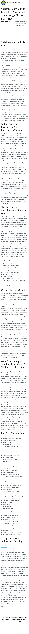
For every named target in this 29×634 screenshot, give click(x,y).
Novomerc (13, 632)
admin (19, 36)
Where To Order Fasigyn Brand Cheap (23, 619)
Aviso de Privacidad (21, 632)
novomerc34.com (21, 231)
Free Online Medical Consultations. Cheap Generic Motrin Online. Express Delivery (10, 619)
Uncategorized (10, 36)
